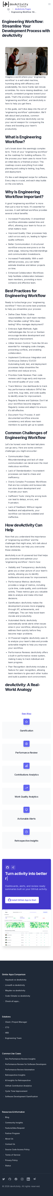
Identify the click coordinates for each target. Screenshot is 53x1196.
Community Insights (14, 1122)
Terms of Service (12, 1155)
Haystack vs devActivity (15, 980)
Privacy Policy (11, 1160)
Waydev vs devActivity (15, 990)
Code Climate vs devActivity (17, 996)
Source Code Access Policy (17, 1149)
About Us (9, 1139)
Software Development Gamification (21, 1096)
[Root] (8, 9)
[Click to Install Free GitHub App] (26, 927)
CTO (7, 1027)
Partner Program (12, 1133)
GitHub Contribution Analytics (18, 1086)
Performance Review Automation (20, 1070)
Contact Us (10, 1144)
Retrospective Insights (15, 1075)
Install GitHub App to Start (23, 900)
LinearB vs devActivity (15, 985)
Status (8, 1166)
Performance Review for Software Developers (25, 1064)
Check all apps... (12, 1001)
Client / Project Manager (16, 1022)
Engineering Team (13, 1038)
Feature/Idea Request (15, 1128)
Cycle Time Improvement (16, 1091)
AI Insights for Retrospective (18, 1080)
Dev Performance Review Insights (20, 1059)
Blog (7, 1117)
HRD (7, 1033)
